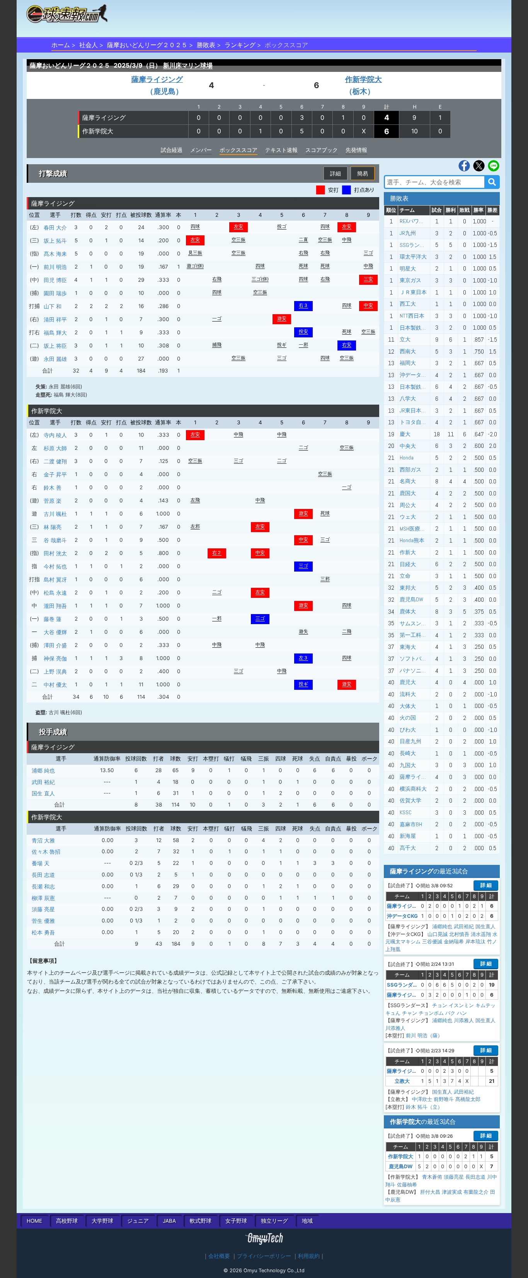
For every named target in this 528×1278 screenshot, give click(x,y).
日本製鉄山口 (416, 327)
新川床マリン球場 (188, 65)
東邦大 (408, 587)
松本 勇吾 (43, 932)
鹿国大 (408, 493)
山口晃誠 (438, 934)
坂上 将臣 (55, 345)
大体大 (408, 706)
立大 (405, 339)
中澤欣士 (422, 1099)
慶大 (405, 434)
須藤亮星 (454, 1177)
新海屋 (408, 835)
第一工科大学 (416, 634)
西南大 (408, 351)
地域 (307, 1221)
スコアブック (321, 149)
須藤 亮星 (43, 909)
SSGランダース (418, 245)
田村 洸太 (55, 553)
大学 (102, 1221)
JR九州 (408, 233)
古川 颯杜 (55, 514)
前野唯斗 (444, 1099)
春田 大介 (55, 227)
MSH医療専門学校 (421, 528)
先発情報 (356, 149)
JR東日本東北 (416, 410)
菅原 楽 (52, 500)
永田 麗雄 (55, 359)
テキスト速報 (281, 149)
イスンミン (461, 1005)
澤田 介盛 (55, 645)
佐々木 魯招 (46, 851)
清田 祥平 (55, 319)
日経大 (408, 564)
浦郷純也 (442, 926)
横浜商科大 (413, 788)
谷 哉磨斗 (55, 540)
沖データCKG (415, 374)
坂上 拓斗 (55, 240)
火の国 (408, 717)
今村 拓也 (55, 566)
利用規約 (309, 1256)
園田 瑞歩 (55, 293)
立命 (405, 575)
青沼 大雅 (43, 840)
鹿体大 (408, 611)
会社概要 (219, 1256)
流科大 (408, 694)
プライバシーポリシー (264, 1256)
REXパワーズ (415, 221)
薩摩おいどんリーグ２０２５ (147, 45)
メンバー (201, 149)
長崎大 (408, 753)
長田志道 (475, 1177)
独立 (274, 1221)
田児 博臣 (55, 280)
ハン (462, 1013)
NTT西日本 (412, 315)
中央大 (408, 445)
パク (450, 1013)
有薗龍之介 (476, 1192)
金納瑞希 (454, 941)
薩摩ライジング (104, 117)
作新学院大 (97, 131)
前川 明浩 (55, 267)
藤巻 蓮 (52, 619)
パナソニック (416, 670)
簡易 (362, 173)
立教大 (402, 1081)
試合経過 (171, 149)
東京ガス (410, 280)
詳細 (335, 173)
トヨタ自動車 (416, 422)
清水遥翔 (481, 934)
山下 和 (52, 306)
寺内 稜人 (55, 435)
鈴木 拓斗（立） (424, 1107)
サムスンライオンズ (424, 623)
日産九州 (410, 741)
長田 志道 (43, 874)
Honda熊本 (412, 540)
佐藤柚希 (407, 1184)
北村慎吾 (459, 934)
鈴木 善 (52, 487)
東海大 (408, 646)
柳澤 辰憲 (43, 898)
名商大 (408, 481)
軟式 (200, 1221)
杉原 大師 (55, 448)
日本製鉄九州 (416, 386)
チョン (439, 1005)
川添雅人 (464, 1020)
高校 (67, 1221)
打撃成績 (53, 173)
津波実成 (452, 1192)
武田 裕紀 (43, 782)
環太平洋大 (413, 256)
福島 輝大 (55, 332)
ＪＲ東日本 (413, 292)
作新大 (408, 552)
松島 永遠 (55, 592)
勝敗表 (206, 45)
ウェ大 (408, 516)
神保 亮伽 (55, 658)
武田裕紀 (464, 926)
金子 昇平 (55, 474)
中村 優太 (55, 684)
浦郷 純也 (43, 770)
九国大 (408, 765)
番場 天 (40, 863)
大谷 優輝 (55, 632)
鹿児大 (408, 682)
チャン (409, 1013)
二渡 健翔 (55, 461)
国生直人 (485, 926)
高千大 (408, 847)
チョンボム (431, 1013)
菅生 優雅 (43, 920)
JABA (169, 1221)
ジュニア (138, 1221)
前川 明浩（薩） (424, 1035)
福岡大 (408, 362)
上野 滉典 (55, 671)
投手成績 (53, 732)
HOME (34, 1221)
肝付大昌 (430, 1192)
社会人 (88, 45)
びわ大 (408, 729)
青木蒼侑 (432, 1177)
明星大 (408, 268)
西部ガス (410, 469)
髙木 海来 (55, 253)
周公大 (408, 505)
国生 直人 (43, 793)
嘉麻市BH (411, 824)
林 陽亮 (52, 527)
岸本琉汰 (475, 941)
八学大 (408, 398)
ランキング (240, 45)
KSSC (406, 812)
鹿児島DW (411, 599)
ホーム (60, 45)
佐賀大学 (410, 800)
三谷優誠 (432, 941)
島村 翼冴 (55, 579)
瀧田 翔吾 (55, 605)
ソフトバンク (416, 658)
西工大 (408, 303)
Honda (407, 457)
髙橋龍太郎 (467, 1099)
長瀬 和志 (43, 886)
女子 (236, 1221)
